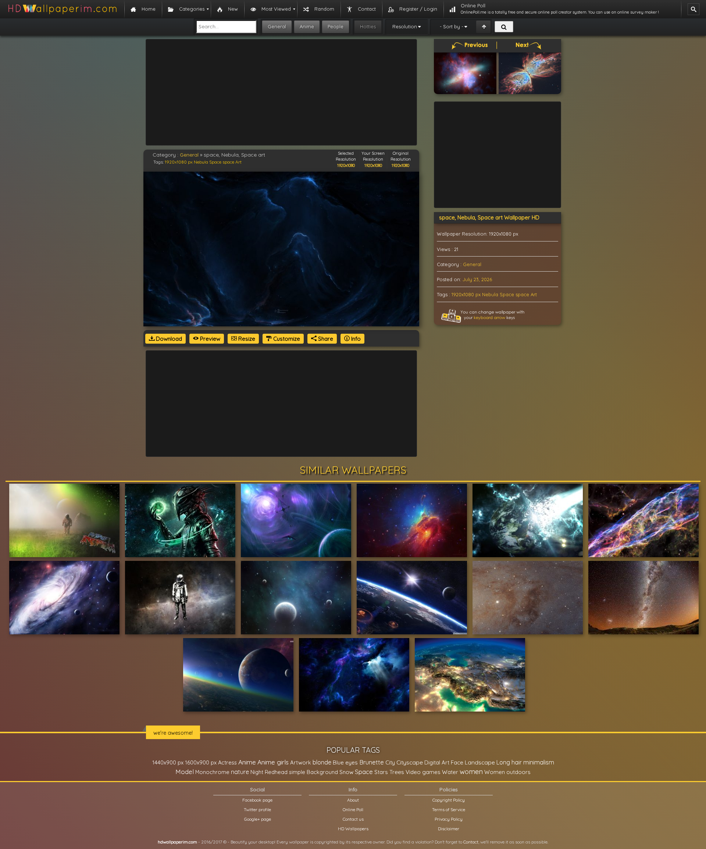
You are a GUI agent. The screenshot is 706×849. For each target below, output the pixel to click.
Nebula (201, 162)
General (277, 26)
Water (450, 772)
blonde (322, 762)
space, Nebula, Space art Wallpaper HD (489, 217)
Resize (246, 338)
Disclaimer (448, 828)
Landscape (480, 762)
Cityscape (409, 762)
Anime (307, 26)
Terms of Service (448, 809)
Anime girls (273, 762)
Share (325, 338)
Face (457, 762)
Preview (209, 338)
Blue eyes (345, 762)
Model (184, 771)
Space (215, 162)
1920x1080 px (179, 162)
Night (256, 772)
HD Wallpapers (353, 828)
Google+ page (257, 819)
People (335, 26)
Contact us (353, 819)
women (471, 771)
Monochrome (212, 772)
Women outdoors (507, 772)
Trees (396, 771)
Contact (470, 842)
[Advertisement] (281, 92)
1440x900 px (167, 762)
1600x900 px (201, 762)
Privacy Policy (449, 819)
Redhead (276, 772)
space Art (232, 162)
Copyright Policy (448, 800)
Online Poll (353, 809)
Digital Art (436, 762)
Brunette (371, 762)
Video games (423, 772)
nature (240, 771)
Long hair (509, 762)
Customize (286, 338)
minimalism (538, 762)
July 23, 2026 (477, 279)
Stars (381, 772)
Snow (346, 772)
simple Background (313, 772)
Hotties (368, 26)
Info (355, 338)
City (390, 762)
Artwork (300, 762)
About (353, 800)
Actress (227, 762)
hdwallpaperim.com (177, 842)
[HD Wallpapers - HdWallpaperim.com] (62, 9)
